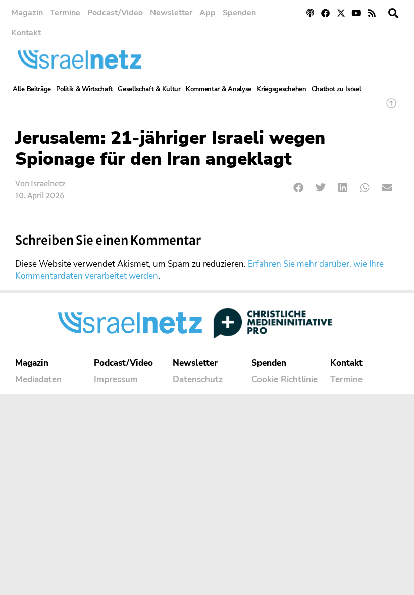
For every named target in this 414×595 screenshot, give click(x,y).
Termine (65, 12)
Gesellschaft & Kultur (149, 89)
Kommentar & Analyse (218, 89)
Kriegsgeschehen (281, 89)
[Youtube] (357, 13)
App (207, 12)
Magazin (27, 12)
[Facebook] (325, 13)
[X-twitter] (341, 13)
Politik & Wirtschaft (84, 89)
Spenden (239, 12)
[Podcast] (310, 13)
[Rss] (372, 13)
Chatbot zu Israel (336, 89)
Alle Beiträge (32, 89)
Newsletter (171, 12)
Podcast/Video (115, 12)
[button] (393, 13)
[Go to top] (391, 108)
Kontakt (26, 32)
